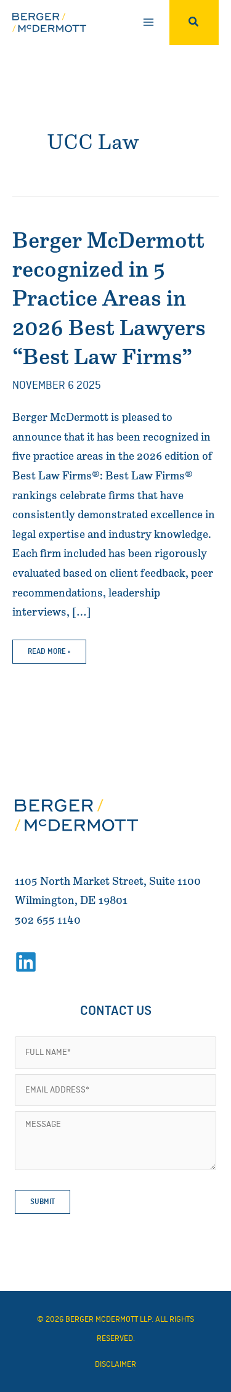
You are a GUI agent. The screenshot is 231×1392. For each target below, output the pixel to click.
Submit (42, 1201)
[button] (194, 22)
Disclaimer (115, 1364)
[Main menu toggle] (148, 22)
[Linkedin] (26, 962)
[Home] (76, 815)
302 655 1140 (48, 920)
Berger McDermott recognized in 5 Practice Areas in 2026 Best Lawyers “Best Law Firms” (109, 299)
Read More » (49, 655)
